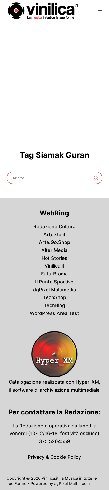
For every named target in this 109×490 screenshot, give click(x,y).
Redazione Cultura (54, 226)
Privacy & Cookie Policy (54, 457)
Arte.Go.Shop (54, 242)
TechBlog (54, 305)
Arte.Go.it (54, 234)
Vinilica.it (54, 266)
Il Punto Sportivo (54, 282)
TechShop (54, 297)
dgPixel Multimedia (54, 289)
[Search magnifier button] (96, 178)
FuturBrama (54, 274)
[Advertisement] (54, 78)
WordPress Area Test (54, 313)
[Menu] (100, 10)
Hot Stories (54, 258)
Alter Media (54, 250)
